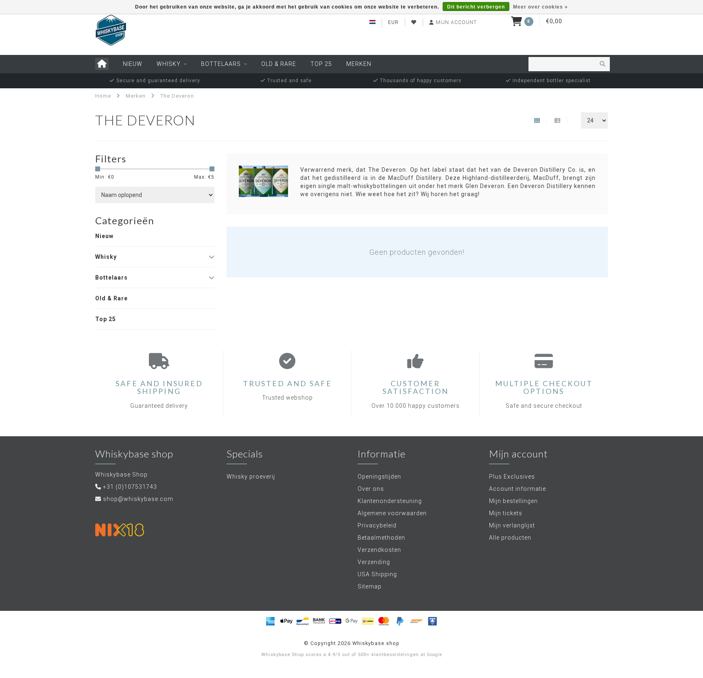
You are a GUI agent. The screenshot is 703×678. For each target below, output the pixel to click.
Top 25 (321, 64)
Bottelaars (221, 64)
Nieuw (132, 64)
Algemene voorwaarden (392, 513)
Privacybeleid (377, 525)
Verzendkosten (379, 550)
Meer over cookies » (540, 7)
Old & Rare (278, 64)
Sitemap (370, 586)
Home (103, 96)
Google (434, 654)
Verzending (374, 562)
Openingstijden (379, 476)
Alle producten (510, 537)
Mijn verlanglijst (512, 525)
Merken (358, 64)
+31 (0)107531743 (130, 486)
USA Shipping (377, 574)
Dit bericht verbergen (476, 7)
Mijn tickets (505, 513)
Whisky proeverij (251, 476)
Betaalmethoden (381, 537)
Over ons (371, 489)
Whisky (169, 64)
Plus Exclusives (512, 476)
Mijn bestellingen (513, 501)
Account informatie (517, 489)
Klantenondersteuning (390, 501)
